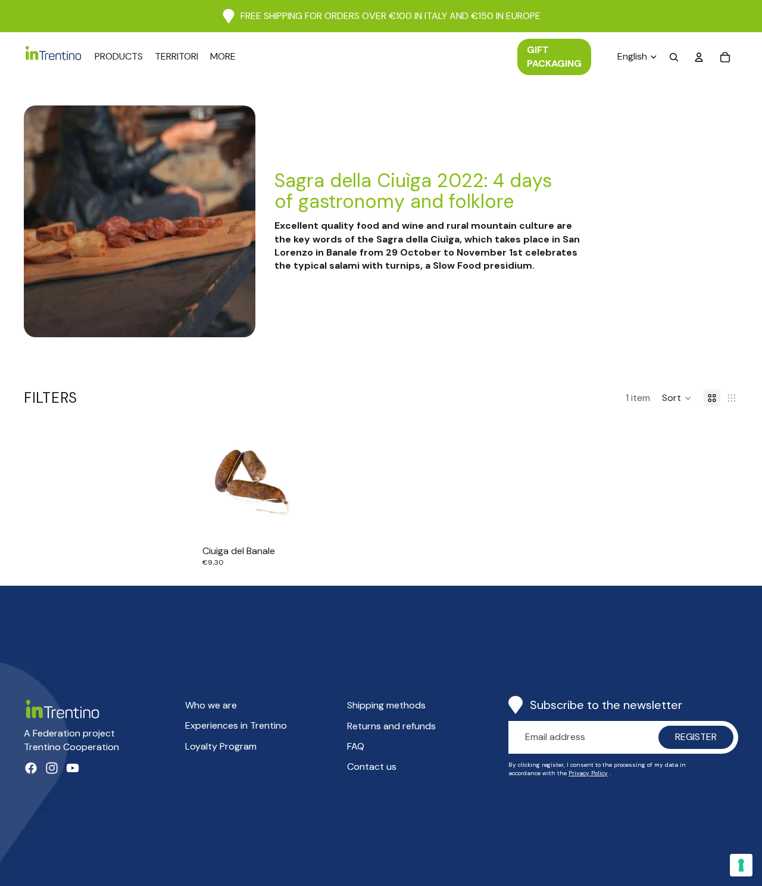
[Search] (674, 57)
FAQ (355, 746)
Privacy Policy (588, 773)
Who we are (211, 705)
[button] (677, 398)
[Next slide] (289, 478)
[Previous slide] (215, 478)
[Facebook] (31, 768)
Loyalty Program (221, 746)
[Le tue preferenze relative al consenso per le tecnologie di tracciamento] (741, 865)
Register (696, 736)
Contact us (371, 766)
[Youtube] (72, 768)
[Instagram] (52, 768)
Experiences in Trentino (236, 725)
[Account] (699, 57)
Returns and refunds (391, 726)
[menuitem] (223, 57)
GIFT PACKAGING (554, 56)
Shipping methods (386, 705)
